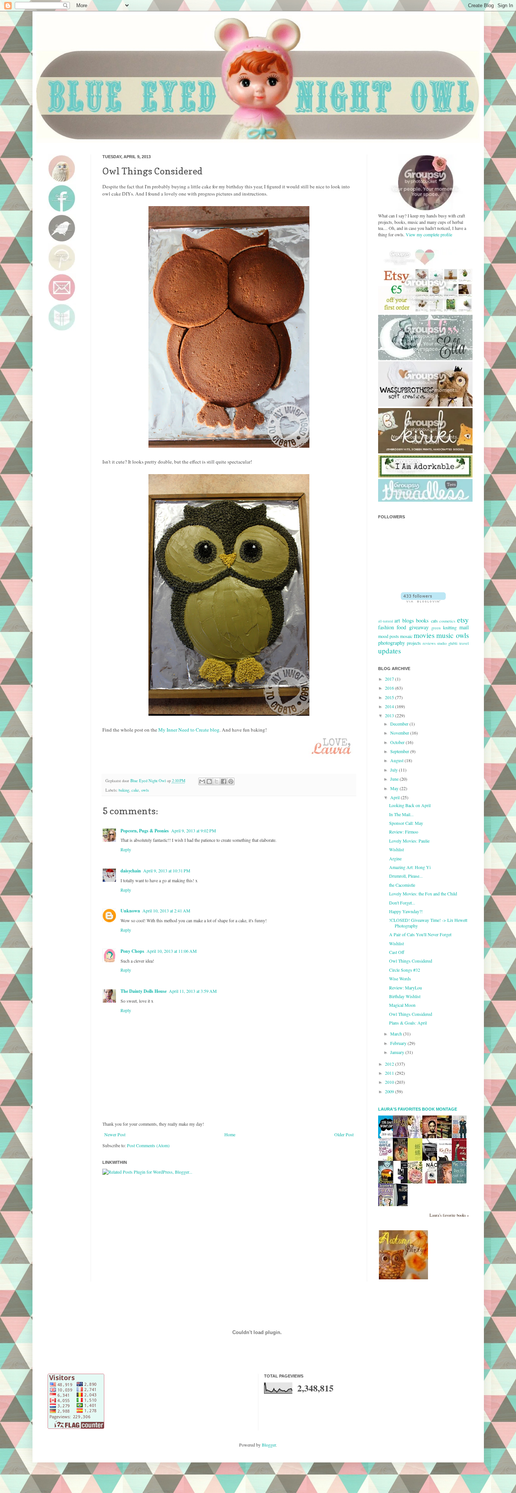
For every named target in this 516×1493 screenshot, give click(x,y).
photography (391, 642)
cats (434, 621)
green (435, 627)
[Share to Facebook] (223, 781)
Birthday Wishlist (404, 996)
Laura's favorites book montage (417, 1109)
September (400, 751)
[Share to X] (216, 781)
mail (464, 627)
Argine (395, 858)
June (395, 779)
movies (424, 635)
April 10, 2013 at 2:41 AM (166, 911)
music (445, 635)
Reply (126, 849)
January (397, 1052)
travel (464, 643)
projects (414, 643)
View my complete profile (429, 234)
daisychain (131, 870)
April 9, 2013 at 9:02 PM (193, 830)
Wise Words (400, 978)
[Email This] (202, 781)
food (401, 627)
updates (389, 650)
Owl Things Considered (410, 961)
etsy (463, 619)
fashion (386, 627)
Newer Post (114, 1134)
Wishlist (396, 849)
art (397, 620)
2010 (390, 1082)
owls (145, 790)
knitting (450, 627)
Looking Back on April (410, 805)
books (422, 620)
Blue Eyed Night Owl (148, 780)
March (396, 1034)
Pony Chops (132, 951)
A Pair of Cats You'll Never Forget (420, 934)
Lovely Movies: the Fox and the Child (423, 894)
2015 (390, 697)
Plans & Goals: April (408, 1023)
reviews (429, 643)
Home (229, 1134)
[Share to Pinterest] (231, 781)
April (395, 797)
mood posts (388, 636)
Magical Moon (402, 1005)
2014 (390, 706)
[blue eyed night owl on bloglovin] (423, 601)
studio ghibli (447, 643)
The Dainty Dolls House (144, 991)
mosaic (406, 636)
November (400, 733)
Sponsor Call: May (406, 823)
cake (135, 790)
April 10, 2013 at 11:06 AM (172, 951)
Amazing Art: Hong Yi (410, 867)
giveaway (419, 627)
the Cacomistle (402, 885)
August (397, 760)
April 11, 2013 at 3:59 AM (193, 991)
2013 (390, 715)
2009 (390, 1091)
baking (124, 790)
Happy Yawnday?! (406, 911)
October (398, 742)
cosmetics (447, 621)
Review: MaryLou (405, 988)
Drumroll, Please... (406, 876)
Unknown (130, 911)
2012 (390, 1064)
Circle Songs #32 (404, 970)
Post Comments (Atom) (148, 1145)
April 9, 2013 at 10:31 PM (166, 870)
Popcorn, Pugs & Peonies (145, 830)
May (395, 788)
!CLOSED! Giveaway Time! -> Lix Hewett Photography (428, 922)
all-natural (385, 621)
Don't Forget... (402, 903)
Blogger (269, 1445)
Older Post (344, 1134)
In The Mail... (401, 814)
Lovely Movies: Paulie (409, 841)
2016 (390, 688)
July (394, 770)
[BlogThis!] (209, 781)
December (399, 724)
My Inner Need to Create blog (188, 729)
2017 (390, 679)
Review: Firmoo (403, 832)
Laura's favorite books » (449, 1215)
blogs (408, 620)
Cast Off (396, 952)
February (399, 1043)
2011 (390, 1073)
